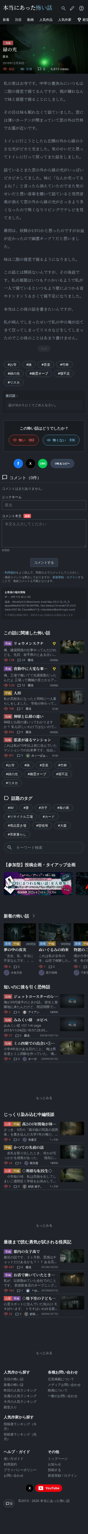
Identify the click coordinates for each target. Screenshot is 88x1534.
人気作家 (64, 19)
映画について (58, 1390)
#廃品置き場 (17, 825)
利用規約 (10, 572)
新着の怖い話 (13, 1384)
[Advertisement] (44, 1077)
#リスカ (14, 382)
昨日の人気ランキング (20, 1390)
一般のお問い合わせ (62, 1396)
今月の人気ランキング (20, 1401)
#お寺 (12, 364)
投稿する (54, 1470)
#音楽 (46, 364)
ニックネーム (12, 497)
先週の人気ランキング (20, 1396)
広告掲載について (61, 1379)
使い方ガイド (13, 1458)
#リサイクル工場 (20, 816)
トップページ (58, 1458)
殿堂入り (10, 1407)
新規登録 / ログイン (62, 1475)
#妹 (29, 364)
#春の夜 (63, 807)
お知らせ (54, 1464)
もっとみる (44, 1098)
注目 (18, 19)
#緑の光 (14, 373)
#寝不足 (64, 373)
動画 (30, 19)
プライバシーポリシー (20, 1470)
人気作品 (46, 19)
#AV (11, 807)
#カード (49, 816)
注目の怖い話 (13, 1379)
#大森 (62, 825)
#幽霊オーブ (39, 373)
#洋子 (43, 807)
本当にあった (27, 7)
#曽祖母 (42, 825)
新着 (6, 19)
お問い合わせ (13, 1475)
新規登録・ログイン (65, 577)
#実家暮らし (17, 834)
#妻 (26, 807)
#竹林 (64, 364)
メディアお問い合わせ (64, 1384)
